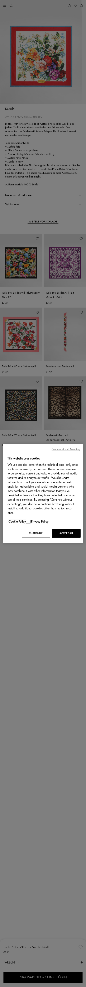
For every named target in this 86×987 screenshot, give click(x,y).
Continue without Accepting (66, 449)
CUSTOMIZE (36, 533)
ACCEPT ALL (66, 533)
